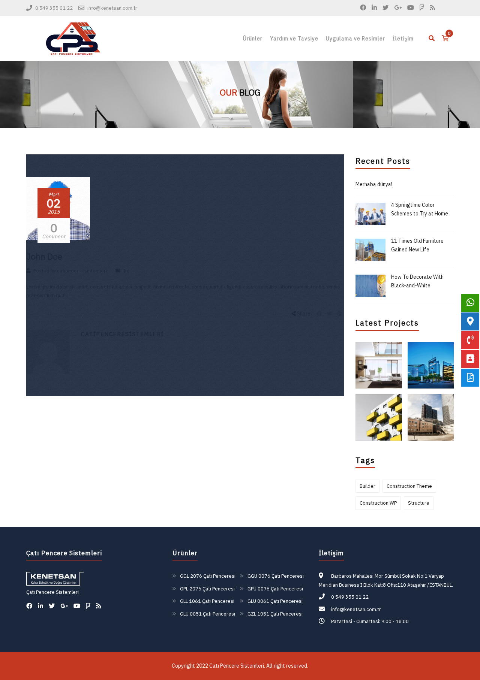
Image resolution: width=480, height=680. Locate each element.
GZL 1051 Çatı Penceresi (275, 614)
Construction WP (378, 503)
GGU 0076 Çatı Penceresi (276, 576)
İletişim (403, 38)
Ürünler (252, 38)
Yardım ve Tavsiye (294, 38)
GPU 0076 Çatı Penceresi (275, 589)
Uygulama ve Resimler (355, 38)
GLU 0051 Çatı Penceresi (207, 614)
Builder (367, 486)
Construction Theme (409, 486)
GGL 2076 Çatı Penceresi (208, 576)
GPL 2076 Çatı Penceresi (207, 589)
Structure (418, 503)
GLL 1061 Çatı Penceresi (207, 601)
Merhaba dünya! (374, 184)
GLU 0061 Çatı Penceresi (275, 601)
